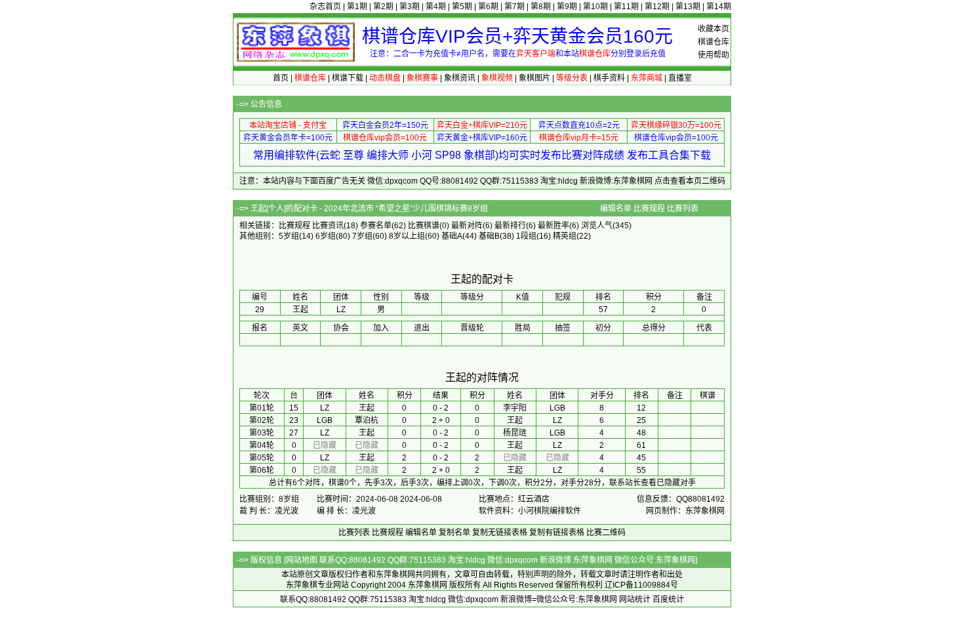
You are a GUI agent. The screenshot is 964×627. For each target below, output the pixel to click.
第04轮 (261, 445)
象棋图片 (534, 78)
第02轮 (261, 420)
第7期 (514, 6)
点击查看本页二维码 (689, 181)
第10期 (595, 6)
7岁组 (362, 236)
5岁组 (289, 236)
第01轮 (261, 408)
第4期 (436, 6)
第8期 (541, 6)
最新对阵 (467, 225)
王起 (366, 408)
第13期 (687, 6)
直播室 (680, 78)
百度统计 (668, 599)
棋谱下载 (347, 78)
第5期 (462, 6)
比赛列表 (682, 208)
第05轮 (261, 457)
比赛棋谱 (423, 225)
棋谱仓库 (713, 42)
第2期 (383, 6)
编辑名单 (616, 208)
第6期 (488, 6)
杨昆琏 (515, 432)
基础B (489, 236)
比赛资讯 (328, 225)
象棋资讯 (459, 78)
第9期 (567, 6)
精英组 (564, 236)
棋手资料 (609, 78)
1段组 (526, 236)
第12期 (657, 6)
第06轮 (261, 470)
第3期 (409, 6)
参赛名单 (376, 225)
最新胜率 (553, 225)
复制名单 (454, 532)
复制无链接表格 (499, 532)
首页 (281, 78)
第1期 (357, 6)
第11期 (626, 6)
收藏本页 (713, 28)
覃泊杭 (366, 420)
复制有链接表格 (556, 532)
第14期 (718, 6)
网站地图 (301, 560)
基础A (451, 236)
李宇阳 (515, 408)
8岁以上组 (407, 236)
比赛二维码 (606, 532)
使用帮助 (713, 55)
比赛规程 (649, 208)
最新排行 (510, 225)
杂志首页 (325, 6)
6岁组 (325, 236)
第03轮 (261, 432)
